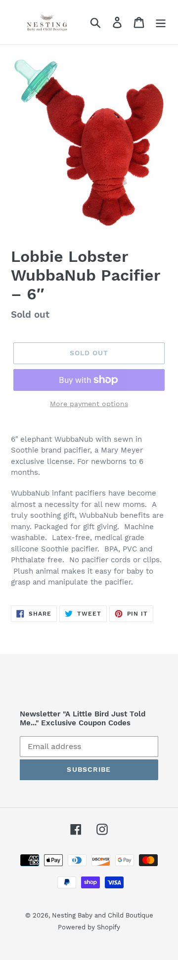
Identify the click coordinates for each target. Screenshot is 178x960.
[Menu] (161, 22)
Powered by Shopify (89, 927)
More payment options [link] (89, 404)
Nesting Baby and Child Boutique (102, 915)
